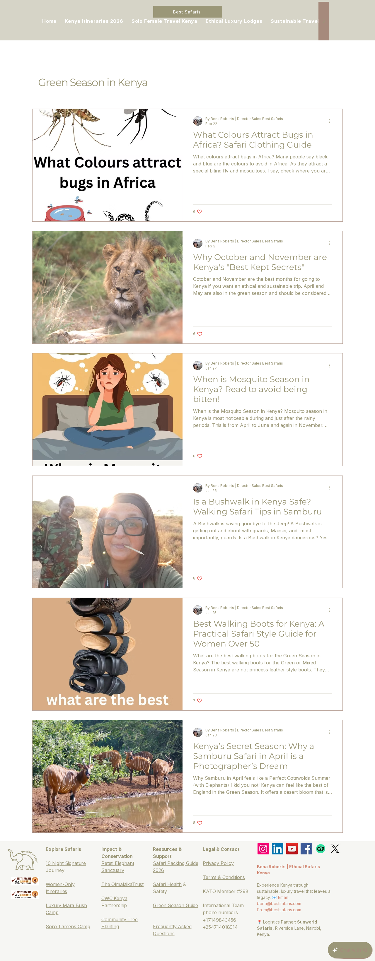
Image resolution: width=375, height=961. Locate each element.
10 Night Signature (66, 863)
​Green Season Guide (175, 905)
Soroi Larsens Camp (68, 926)
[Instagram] (263, 848)
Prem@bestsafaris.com (279, 909)
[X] (335, 848)
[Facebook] (306, 848)
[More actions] (331, 120)
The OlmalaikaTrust (122, 884)
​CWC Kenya (114, 898)
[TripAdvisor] (320, 848)
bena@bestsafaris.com (279, 903)
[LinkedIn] (277, 848)
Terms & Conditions (224, 877)
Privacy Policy (218, 863)
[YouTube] (292, 848)
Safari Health (167, 884)
